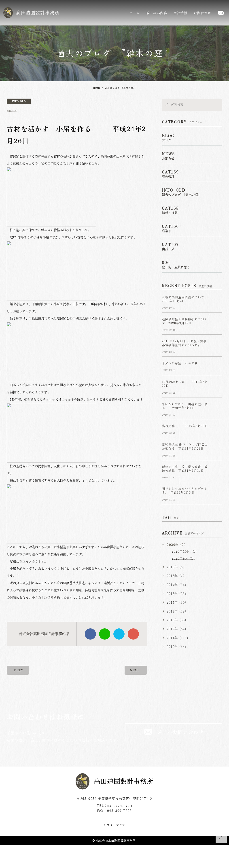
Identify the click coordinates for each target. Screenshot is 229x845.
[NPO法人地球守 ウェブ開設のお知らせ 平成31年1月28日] (217, 448)
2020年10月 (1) (184, 551)
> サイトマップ (114, 824)
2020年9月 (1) (183, 558)
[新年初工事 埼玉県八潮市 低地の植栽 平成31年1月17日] (217, 470)
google (133, 634)
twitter (119, 634)
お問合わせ (202, 13)
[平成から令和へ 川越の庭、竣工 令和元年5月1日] (217, 407)
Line (104, 634)
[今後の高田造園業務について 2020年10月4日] (217, 301)
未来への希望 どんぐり (180, 363)
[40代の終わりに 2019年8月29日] (217, 385)
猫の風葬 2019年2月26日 (188, 426)
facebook (90, 634)
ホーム (134, 13)
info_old (19, 101)
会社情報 (180, 13)
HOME (97, 87)
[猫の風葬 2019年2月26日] (217, 429)
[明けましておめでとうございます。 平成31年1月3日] (217, 492)
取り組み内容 (156, 13)
